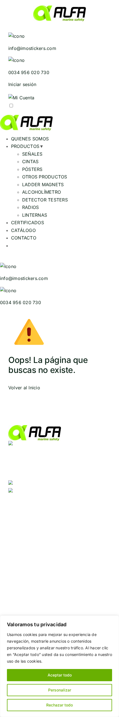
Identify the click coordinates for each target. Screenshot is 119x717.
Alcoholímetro (79, 523)
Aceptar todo (60, 675)
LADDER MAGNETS (43, 184)
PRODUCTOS (25, 146)
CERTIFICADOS (27, 222)
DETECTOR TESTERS (45, 200)
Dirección (63, 516)
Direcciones (40, 547)
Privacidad (38, 555)
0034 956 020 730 (43, 484)
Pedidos (17, 547)
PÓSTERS (32, 169)
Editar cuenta (68, 547)
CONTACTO (23, 238)
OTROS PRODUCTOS (44, 177)
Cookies (17, 555)
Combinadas (21, 523)
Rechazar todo (59, 705)
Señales (16, 516)
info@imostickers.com (47, 491)
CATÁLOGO (23, 230)
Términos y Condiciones (78, 555)
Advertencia (50, 523)
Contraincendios (92, 516)
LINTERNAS (34, 215)
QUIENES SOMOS (30, 139)
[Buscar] (104, 26)
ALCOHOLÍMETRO (41, 192)
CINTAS (30, 161)
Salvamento (38, 516)
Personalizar (59, 690)
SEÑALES (32, 154)
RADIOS (30, 207)
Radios (102, 523)
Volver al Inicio (24, 387)
